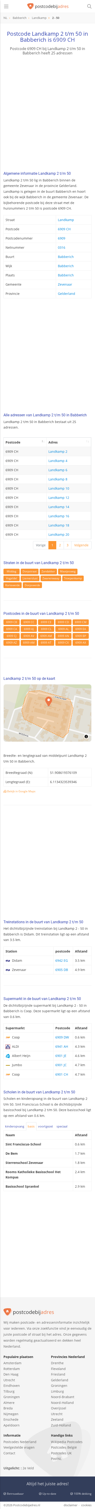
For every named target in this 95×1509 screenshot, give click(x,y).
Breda (8, 1408)
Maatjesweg (68, 571)
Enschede (10, 1419)
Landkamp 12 (58, 497)
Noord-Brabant (62, 1397)
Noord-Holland (62, 1402)
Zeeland (57, 1419)
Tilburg (9, 1391)
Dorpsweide (32, 585)
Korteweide (12, 585)
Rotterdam (11, 1369)
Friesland (58, 1374)
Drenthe (57, 1363)
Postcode (13, 442)
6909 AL (63, 629)
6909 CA (11, 629)
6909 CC (29, 622)
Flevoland (58, 1369)
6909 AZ (11, 643)
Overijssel (58, 1408)
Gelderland (66, 293)
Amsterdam (12, 1363)
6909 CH (64, 39)
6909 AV (29, 636)
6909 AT (46, 643)
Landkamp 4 (57, 461)
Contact (9, 1453)
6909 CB (11, 622)
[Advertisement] (47, 113)
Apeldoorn (11, 1425)
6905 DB (61, 970)
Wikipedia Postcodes (67, 1442)
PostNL (56, 1458)
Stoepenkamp (73, 578)
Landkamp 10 (58, 488)
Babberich (66, 256)
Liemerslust (30, 578)
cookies (86, 1505)
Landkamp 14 (58, 507)
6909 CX (63, 643)
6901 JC (61, 1065)
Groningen (11, 1397)
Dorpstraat (30, 571)
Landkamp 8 (57, 479)
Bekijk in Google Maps (21, 791)
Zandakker (48, 571)
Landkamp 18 (58, 525)
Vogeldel (11, 578)
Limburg (57, 1391)
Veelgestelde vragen (19, 1447)
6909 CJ (11, 636)
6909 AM (46, 636)
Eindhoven (11, 1385)
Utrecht (9, 1380)
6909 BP (80, 636)
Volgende (81, 545)
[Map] (47, 713)
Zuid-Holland (61, 1425)
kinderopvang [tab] (14, 1126)
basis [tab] (31, 1126)
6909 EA (80, 629)
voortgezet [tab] (45, 1126)
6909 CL (46, 629)
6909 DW (62, 1037)
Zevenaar (65, 284)
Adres (53, 442)
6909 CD (63, 622)
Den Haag (10, 1374)
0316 (61, 247)
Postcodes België (64, 1447)
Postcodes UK (61, 1453)
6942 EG (61, 960)
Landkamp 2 (57, 451)
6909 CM (80, 622)
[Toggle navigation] (6, 6)
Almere (9, 1402)
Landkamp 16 (58, 516)
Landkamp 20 (58, 534)
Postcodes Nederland (19, 1442)
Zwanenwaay (50, 578)
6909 (61, 238)
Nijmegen (10, 1414)
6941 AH (61, 1046)
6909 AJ (29, 629)
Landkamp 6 (57, 470)
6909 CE (46, 622)
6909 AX (80, 643)
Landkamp (66, 220)
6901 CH (61, 1074)
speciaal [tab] (61, 1126)
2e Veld (28, 1468)
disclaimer (70, 1505)
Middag (11, 571)
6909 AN (63, 636)
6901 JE (60, 1055)
